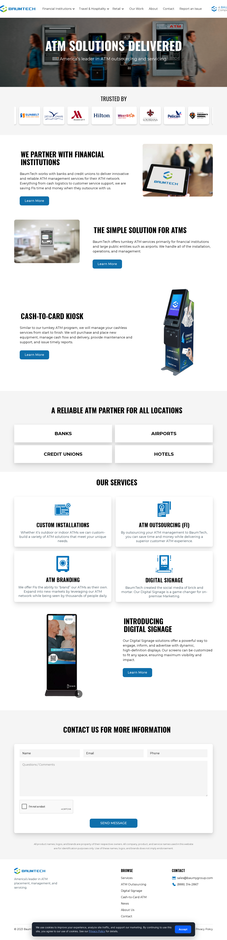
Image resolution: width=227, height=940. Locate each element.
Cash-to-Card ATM (134, 897)
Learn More (34, 201)
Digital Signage (131, 890)
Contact (168, 8)
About (153, 8)
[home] (31, 9)
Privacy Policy (204, 929)
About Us (127, 910)
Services (126, 878)
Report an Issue (190, 8)
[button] (58, 9)
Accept (183, 929)
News (125, 903)
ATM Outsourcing (133, 884)
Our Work (136, 8)
